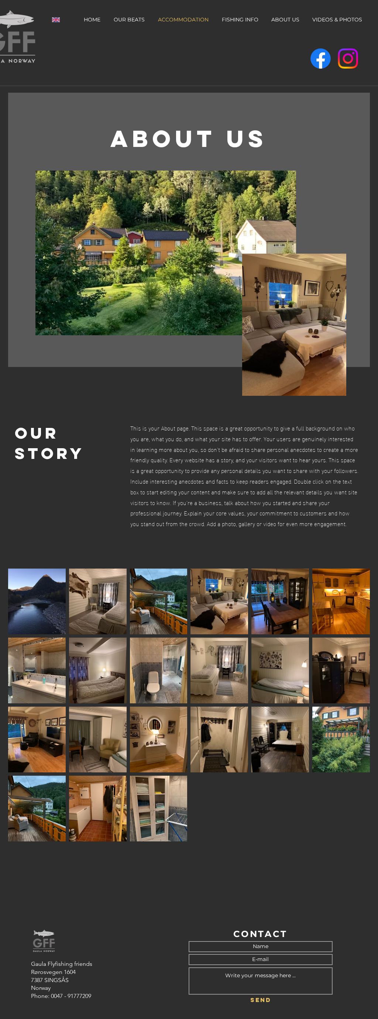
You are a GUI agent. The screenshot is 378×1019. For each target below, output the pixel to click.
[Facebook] (320, 58)
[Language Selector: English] (59, 20)
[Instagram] (347, 58)
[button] (37, 601)
